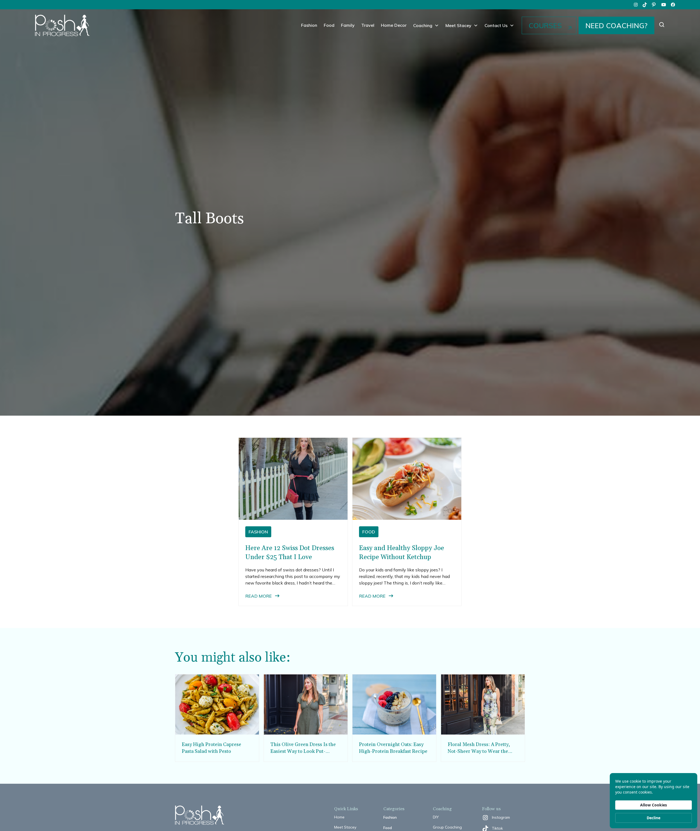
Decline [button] (653, 817)
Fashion (309, 25)
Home (339, 817)
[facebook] (672, 4)
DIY (436, 817)
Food (329, 25)
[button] (426, 25)
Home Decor (394, 25)
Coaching (422, 25)
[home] (62, 25)
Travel (367, 25)
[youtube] (663, 4)
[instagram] (635, 4)
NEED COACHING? (616, 25)
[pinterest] (654, 4)
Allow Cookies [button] (653, 804)
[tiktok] (645, 4)
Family (348, 25)
